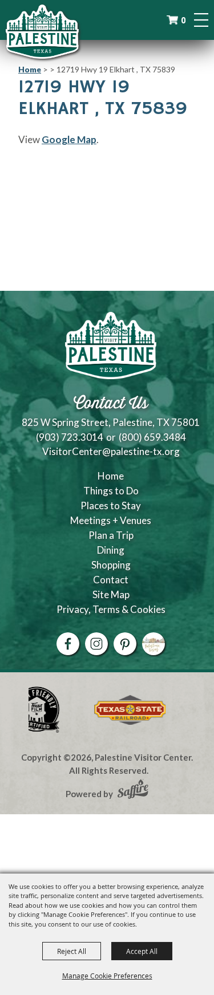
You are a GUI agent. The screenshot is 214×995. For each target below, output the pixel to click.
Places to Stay (110, 505)
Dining (110, 550)
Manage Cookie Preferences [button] (107, 975)
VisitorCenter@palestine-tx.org (111, 451)
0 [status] (183, 20)
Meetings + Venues (110, 520)
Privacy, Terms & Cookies (110, 609)
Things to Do (111, 491)
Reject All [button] (71, 951)
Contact (110, 580)
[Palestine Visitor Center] (42, 31)
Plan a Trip (111, 535)
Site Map (111, 594)
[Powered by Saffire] (133, 790)
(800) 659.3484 (152, 437)
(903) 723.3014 (69, 437)
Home (29, 69)
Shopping (111, 565)
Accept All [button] (142, 951)
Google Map (69, 139)
